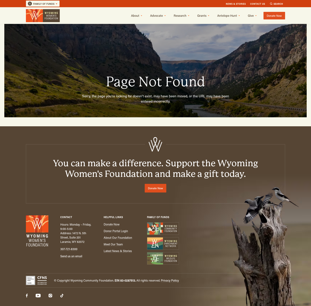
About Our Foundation (118, 237)
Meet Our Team (113, 244)
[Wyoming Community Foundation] (163, 228)
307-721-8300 (68, 249)
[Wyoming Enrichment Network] (163, 243)
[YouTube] (38, 296)
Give (251, 15)
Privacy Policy (170, 280)
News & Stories (236, 3)
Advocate (156, 15)
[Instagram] (50, 296)
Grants (201, 15)
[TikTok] (62, 296)
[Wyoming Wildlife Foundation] (163, 258)
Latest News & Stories (118, 251)
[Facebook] (27, 296)
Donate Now (274, 15)
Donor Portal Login (116, 231)
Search (278, 3)
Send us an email (71, 256)
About (135, 15)
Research (180, 15)
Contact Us (257, 3)
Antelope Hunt (227, 15)
